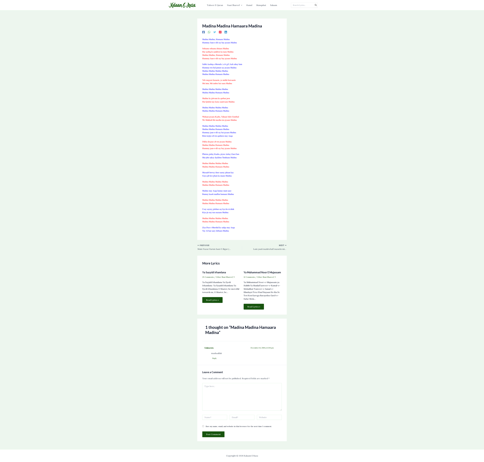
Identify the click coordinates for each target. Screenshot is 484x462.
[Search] (315, 5)
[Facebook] (203, 32)
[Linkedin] (225, 32)
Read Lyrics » (212, 300)
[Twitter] (214, 32)
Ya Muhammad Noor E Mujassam (262, 272)
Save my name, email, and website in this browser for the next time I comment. (239, 426)
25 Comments (208, 277)
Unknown (209, 348)
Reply (214, 358)
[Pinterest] (220, 32)
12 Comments (249, 277)
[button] (241, 5)
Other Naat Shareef (224, 277)
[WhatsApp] (209, 32)
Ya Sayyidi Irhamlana (214, 272)
